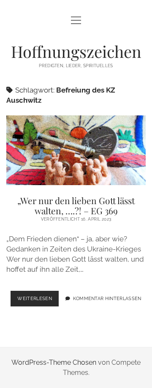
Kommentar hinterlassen (107, 298)
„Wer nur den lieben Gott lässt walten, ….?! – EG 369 (76, 150)
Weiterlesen (38, 300)
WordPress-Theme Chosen (53, 362)
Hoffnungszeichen (76, 51)
